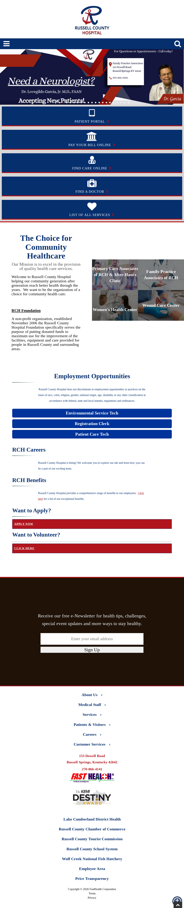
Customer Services (89, 744)
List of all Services (89, 215)
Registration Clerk (92, 423)
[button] (177, 901)
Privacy (92, 897)
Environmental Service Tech (92, 413)
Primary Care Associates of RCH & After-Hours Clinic (115, 274)
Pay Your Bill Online (89, 145)
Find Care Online (89, 168)
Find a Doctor (89, 191)
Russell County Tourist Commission (92, 839)
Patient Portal (90, 121)
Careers (89, 734)
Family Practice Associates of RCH (161, 274)
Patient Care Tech (92, 434)
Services (90, 714)
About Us (90, 695)
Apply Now (23, 523)
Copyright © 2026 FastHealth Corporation (92, 889)
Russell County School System (92, 849)
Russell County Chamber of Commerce (92, 829)
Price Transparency (92, 878)
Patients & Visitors (90, 724)
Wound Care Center (161, 305)
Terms (92, 893)
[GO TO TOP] (178, 905)
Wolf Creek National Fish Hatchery (92, 859)
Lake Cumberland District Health (92, 819)
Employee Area (92, 868)
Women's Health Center (115, 309)
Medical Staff (89, 704)
